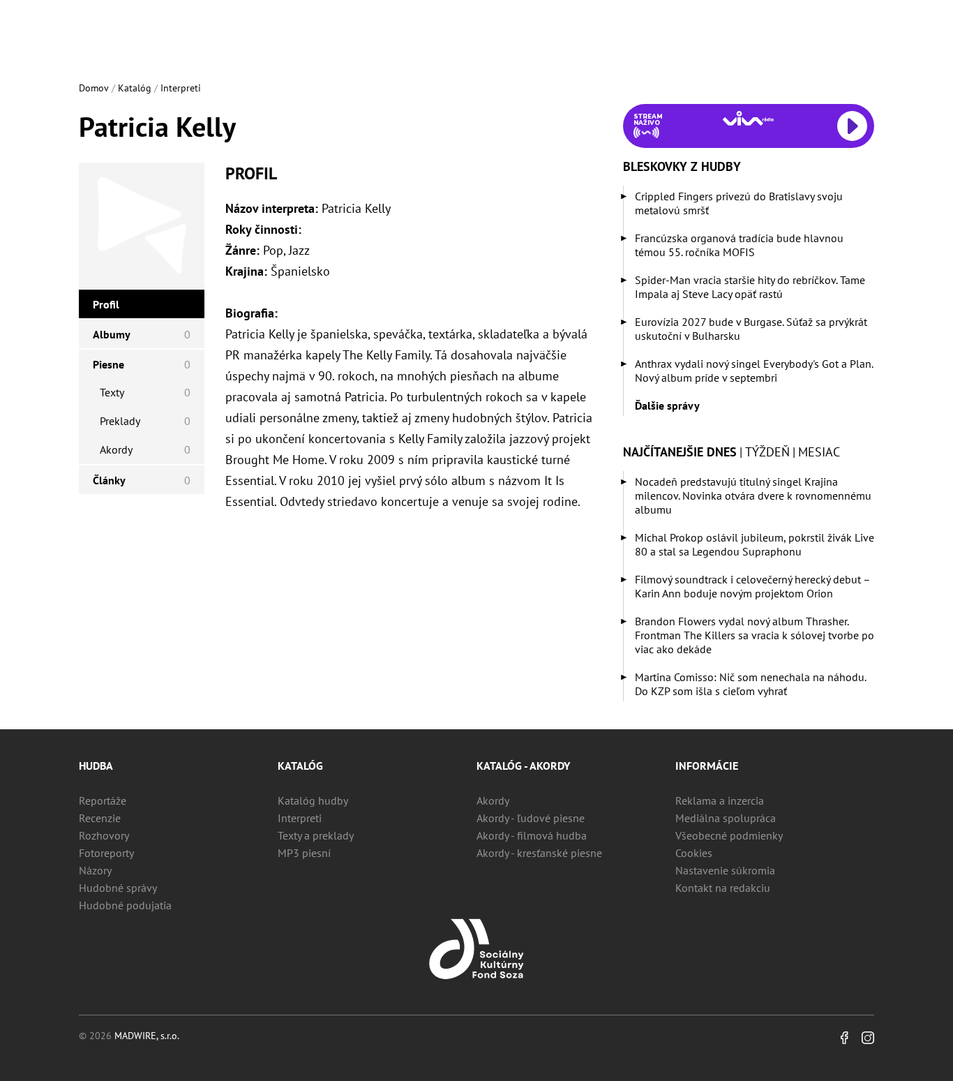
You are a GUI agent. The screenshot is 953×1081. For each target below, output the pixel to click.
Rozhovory (104, 835)
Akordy (492, 800)
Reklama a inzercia (719, 800)
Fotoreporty (106, 853)
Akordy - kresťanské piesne (539, 853)
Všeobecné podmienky (729, 835)
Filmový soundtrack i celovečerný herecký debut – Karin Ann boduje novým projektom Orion (752, 586)
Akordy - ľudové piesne (530, 818)
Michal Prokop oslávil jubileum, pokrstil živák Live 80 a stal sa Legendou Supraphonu (754, 544)
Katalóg (134, 88)
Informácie (706, 766)
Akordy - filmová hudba (531, 835)
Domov (94, 88)
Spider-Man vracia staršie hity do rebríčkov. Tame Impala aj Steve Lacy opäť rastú (750, 287)
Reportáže (102, 800)
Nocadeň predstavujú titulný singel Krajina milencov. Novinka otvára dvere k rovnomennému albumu (753, 495)
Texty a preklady (316, 835)
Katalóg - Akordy (523, 766)
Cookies (693, 853)
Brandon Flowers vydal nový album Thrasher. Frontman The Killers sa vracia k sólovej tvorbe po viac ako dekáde (754, 635)
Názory (95, 870)
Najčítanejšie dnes (680, 452)
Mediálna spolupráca (725, 818)
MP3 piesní (304, 853)
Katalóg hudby (313, 800)
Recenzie (100, 818)
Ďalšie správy (667, 405)
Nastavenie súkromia (725, 870)
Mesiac (819, 452)
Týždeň (767, 452)
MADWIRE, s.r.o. (146, 1035)
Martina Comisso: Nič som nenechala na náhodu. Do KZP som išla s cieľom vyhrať (750, 684)
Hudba (96, 766)
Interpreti (180, 88)
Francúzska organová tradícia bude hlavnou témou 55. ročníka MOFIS (739, 245)
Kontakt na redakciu (722, 888)
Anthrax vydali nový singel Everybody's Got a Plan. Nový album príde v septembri (754, 371)
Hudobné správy (118, 888)
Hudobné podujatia (125, 905)
